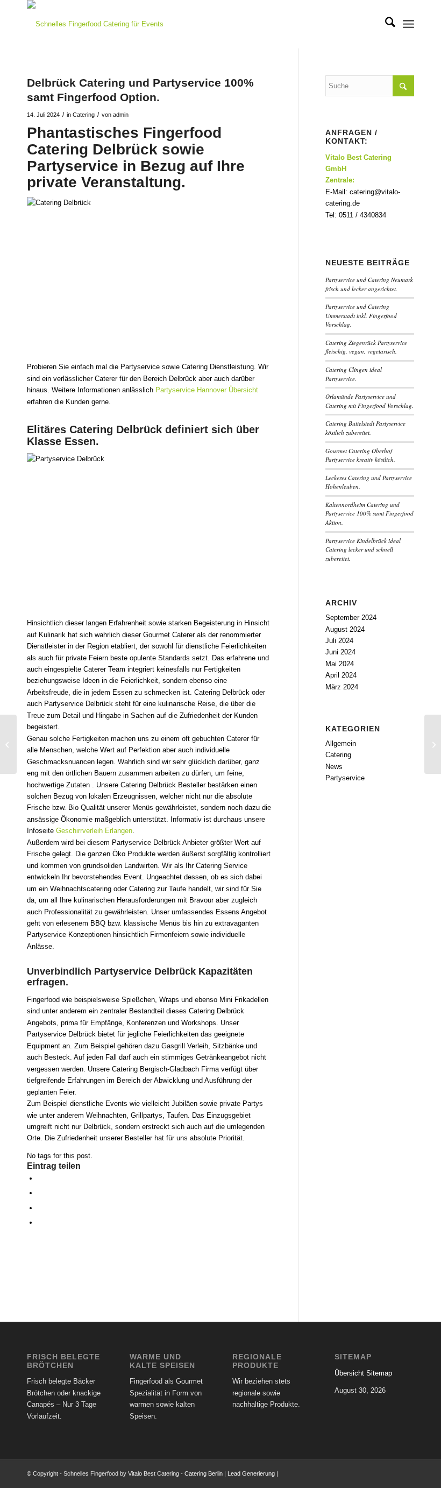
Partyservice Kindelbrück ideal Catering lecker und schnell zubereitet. (363, 549)
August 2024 (345, 629)
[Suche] (384, 24)
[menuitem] (384, 24)
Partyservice (345, 778)
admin (121, 114)
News (334, 767)
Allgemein (340, 743)
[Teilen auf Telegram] (40, 1222)
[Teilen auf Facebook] (40, 1178)
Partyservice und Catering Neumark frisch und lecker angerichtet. (369, 284)
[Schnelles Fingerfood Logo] (99, 24)
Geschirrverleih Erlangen (94, 831)
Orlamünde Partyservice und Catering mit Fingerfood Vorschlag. (369, 401)
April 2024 (341, 675)
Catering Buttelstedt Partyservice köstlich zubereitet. (365, 427)
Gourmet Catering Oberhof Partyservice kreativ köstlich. (360, 455)
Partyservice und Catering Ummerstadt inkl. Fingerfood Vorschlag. (361, 315)
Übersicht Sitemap (363, 1373)
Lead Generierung (251, 1473)
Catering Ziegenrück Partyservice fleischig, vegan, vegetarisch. (366, 347)
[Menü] (408, 24)
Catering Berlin (203, 1473)
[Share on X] (40, 1193)
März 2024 (341, 687)
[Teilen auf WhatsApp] (40, 1208)
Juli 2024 (339, 641)
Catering (84, 114)
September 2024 (350, 617)
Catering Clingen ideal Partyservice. (353, 374)
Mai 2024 (339, 664)
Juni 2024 (340, 652)
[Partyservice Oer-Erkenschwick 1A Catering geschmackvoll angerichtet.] (8, 744)
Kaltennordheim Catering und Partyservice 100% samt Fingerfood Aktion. (369, 513)
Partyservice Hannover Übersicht (206, 390)
